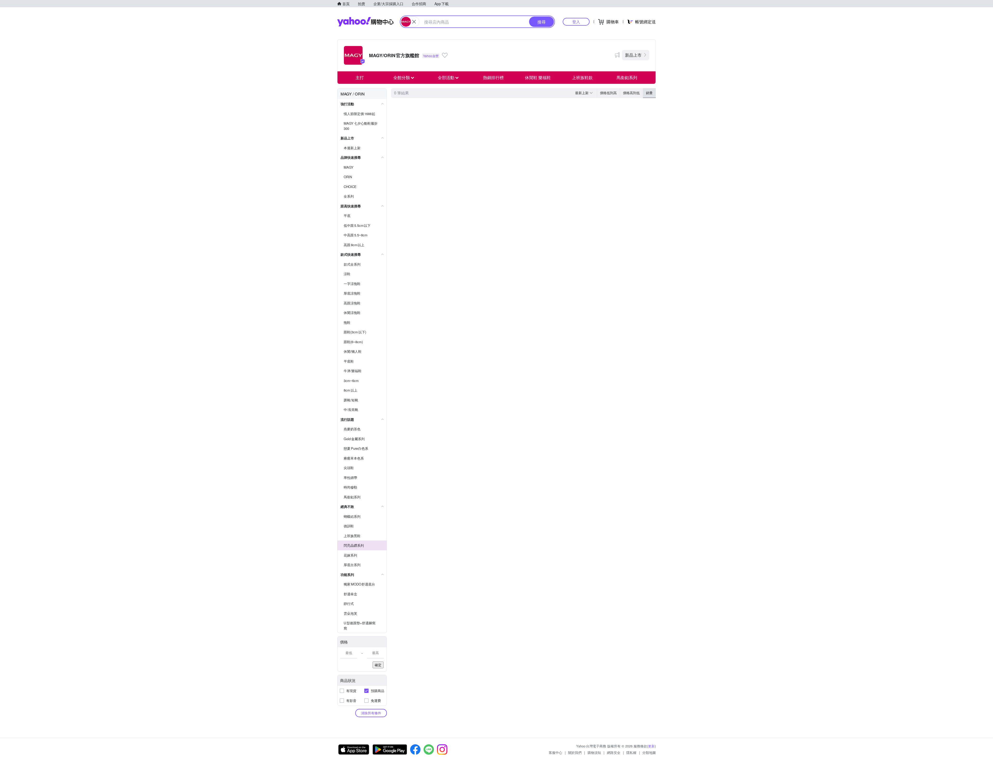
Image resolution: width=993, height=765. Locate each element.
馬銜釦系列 (626, 77)
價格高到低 (631, 92)
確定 (378, 664)
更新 (651, 746)
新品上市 (633, 55)
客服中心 (555, 752)
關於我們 (575, 752)
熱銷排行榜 (493, 77)
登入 (576, 21)
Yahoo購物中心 (365, 22)
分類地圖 (649, 752)
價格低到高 (608, 92)
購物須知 (594, 752)
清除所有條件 (371, 712)
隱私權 (631, 752)
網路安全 (613, 752)
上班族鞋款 (582, 77)
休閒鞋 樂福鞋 (538, 77)
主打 (360, 77)
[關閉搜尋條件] (414, 22)
